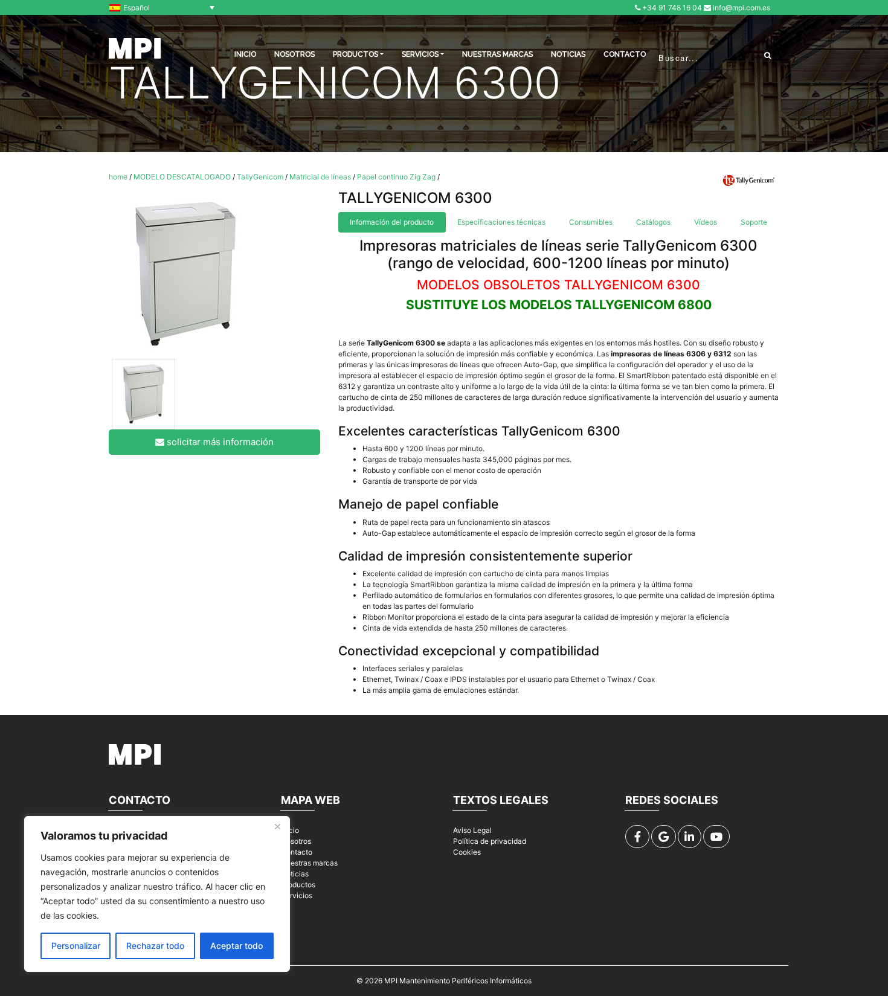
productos (355, 54)
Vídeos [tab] (705, 222)
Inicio (290, 830)
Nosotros (294, 54)
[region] (157, 894)
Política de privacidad (489, 841)
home (118, 176)
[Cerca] (277, 826)
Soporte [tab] (754, 222)
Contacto (624, 54)
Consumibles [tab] (591, 222)
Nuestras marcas (497, 54)
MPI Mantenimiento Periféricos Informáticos (458, 980)
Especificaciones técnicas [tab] (501, 222)
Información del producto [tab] (392, 222)
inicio (245, 54)
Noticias (568, 54)
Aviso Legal (472, 830)
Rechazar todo (155, 945)
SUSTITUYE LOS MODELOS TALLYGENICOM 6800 (559, 304)
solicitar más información (219, 442)
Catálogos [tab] (653, 222)
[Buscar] (767, 55)
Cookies (467, 851)
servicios (420, 54)
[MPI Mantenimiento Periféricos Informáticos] (135, 48)
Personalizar (75, 945)
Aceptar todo (236, 945)
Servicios (296, 895)
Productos (298, 884)
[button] (165, 7)
